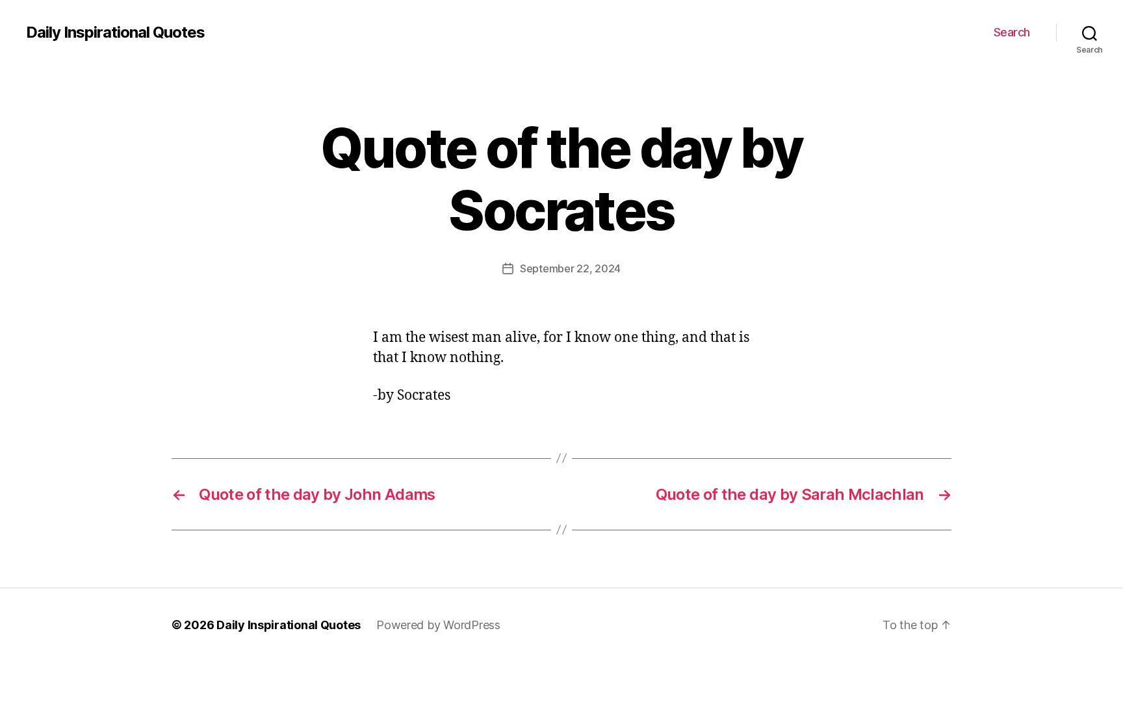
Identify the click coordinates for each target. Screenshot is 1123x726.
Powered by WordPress (438, 625)
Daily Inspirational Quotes (115, 32)
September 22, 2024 (570, 268)
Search (1012, 32)
